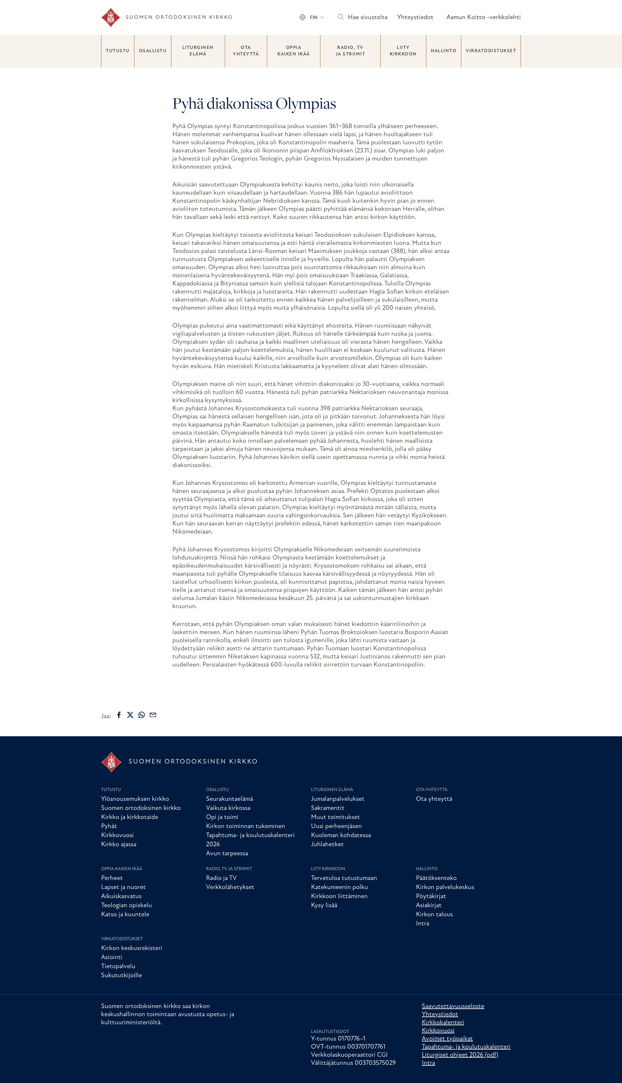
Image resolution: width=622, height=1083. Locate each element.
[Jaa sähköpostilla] (153, 715)
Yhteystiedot (415, 17)
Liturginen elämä (198, 51)
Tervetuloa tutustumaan (344, 878)
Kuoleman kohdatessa (341, 835)
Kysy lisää (324, 905)
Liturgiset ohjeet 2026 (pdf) (460, 1055)
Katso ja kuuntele (125, 914)
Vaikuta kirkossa (228, 808)
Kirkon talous (434, 914)
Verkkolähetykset (230, 887)
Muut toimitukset (335, 817)
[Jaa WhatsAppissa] (141, 715)
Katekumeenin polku (339, 887)
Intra (422, 924)
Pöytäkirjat (431, 896)
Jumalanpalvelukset (337, 799)
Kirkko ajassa (118, 844)
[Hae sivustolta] (340, 17)
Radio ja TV (221, 878)
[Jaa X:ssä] (130, 715)
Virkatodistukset (491, 51)
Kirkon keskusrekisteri (131, 948)
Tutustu (118, 51)
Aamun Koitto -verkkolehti (483, 17)
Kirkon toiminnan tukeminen (245, 826)
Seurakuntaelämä (229, 799)
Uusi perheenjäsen (336, 826)
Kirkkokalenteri (443, 1022)
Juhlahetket (327, 844)
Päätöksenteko (436, 878)
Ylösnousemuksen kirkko (135, 799)
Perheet (112, 878)
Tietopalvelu (118, 966)
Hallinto (443, 51)
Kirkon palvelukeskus (445, 887)
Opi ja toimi (222, 817)
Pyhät (109, 826)
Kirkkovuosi (117, 835)
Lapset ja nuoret (123, 887)
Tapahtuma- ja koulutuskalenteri (466, 1047)
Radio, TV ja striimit (350, 51)
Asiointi (111, 957)
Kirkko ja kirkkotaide (129, 817)
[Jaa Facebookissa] (119, 715)
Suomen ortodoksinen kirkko (141, 808)
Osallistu (153, 51)
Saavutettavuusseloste (453, 1006)
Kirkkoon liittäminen (339, 896)
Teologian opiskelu (126, 905)
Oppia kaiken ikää (293, 51)
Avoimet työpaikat (447, 1039)
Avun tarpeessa (227, 853)
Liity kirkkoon (403, 51)
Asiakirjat (429, 905)
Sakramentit (327, 808)
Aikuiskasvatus (121, 896)
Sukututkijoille (121, 975)
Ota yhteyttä (246, 51)
